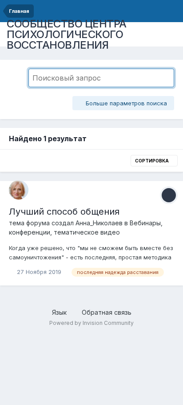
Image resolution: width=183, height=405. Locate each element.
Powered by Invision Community (91, 323)
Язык (60, 312)
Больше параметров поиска (125, 103)
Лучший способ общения (64, 211)
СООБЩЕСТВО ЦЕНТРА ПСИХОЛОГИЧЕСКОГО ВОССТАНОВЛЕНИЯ (67, 34)
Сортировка (152, 160)
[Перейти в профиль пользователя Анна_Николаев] (18, 190)
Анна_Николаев (99, 223)
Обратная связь (106, 312)
